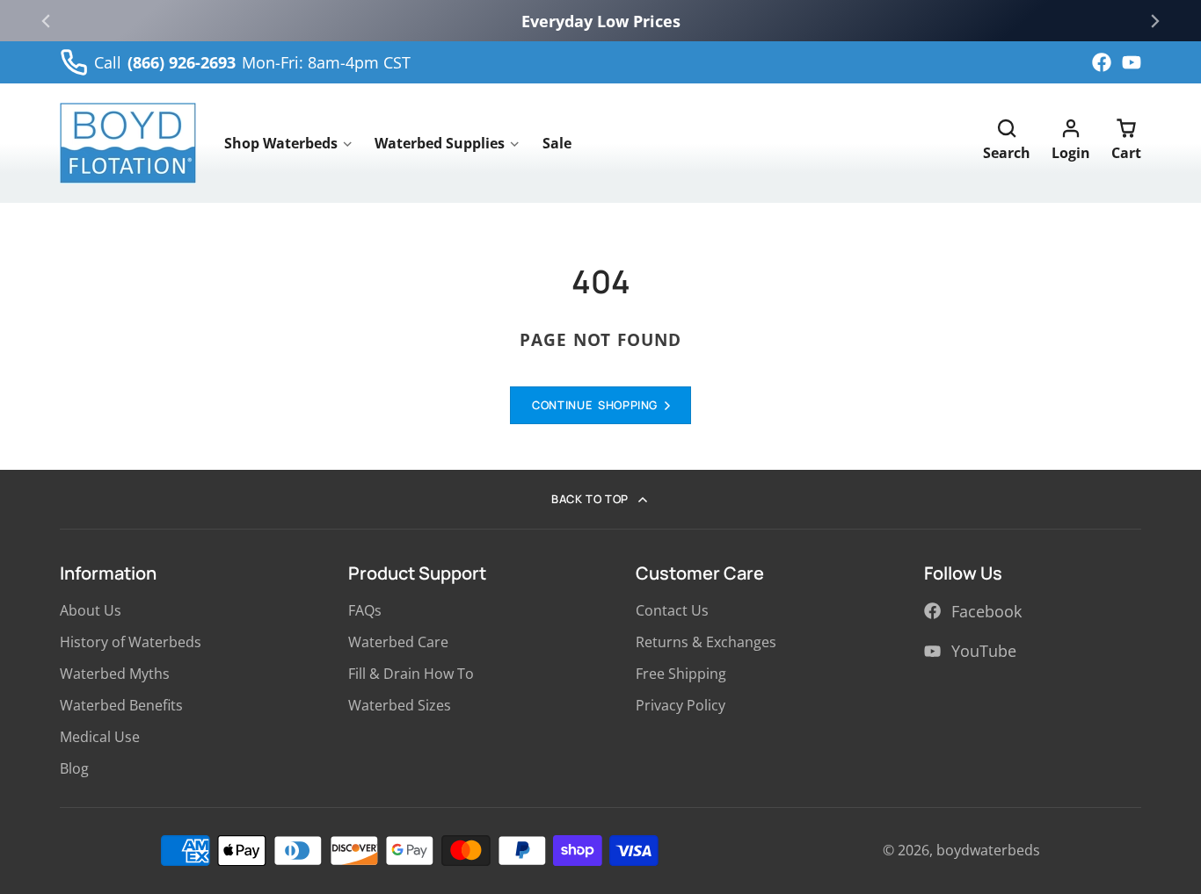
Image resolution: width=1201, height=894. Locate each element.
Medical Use (100, 736)
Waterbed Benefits (121, 705)
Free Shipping (681, 673)
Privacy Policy (680, 705)
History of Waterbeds (130, 642)
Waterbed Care (398, 642)
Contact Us (672, 610)
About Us (90, 610)
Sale (556, 143)
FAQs (365, 610)
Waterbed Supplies (440, 143)
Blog (74, 768)
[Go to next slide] (1155, 21)
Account (1071, 143)
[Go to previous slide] (45, 21)
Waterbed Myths (115, 673)
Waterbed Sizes (399, 705)
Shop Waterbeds (281, 143)
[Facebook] (1101, 62)
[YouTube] (1131, 62)
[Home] (128, 143)
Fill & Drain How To (411, 673)
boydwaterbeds (988, 850)
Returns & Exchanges (706, 642)
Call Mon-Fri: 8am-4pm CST (252, 62)
